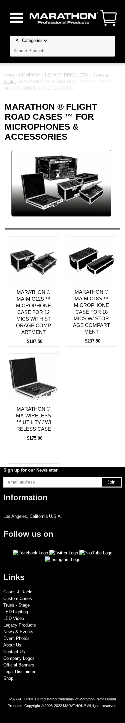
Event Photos (16, 638)
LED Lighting (15, 611)
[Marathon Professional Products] (62, 17)
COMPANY (30, 74)
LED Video (13, 618)
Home (9, 74)
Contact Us (14, 651)
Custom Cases (17, 598)
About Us (12, 645)
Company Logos (19, 658)
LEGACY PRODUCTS (66, 74)
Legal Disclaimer (19, 671)
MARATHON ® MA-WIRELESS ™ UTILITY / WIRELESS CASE (33, 419)
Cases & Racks (18, 591)
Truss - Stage (16, 605)
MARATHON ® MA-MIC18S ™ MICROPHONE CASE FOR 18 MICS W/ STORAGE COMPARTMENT (91, 312)
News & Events (18, 631)
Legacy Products (19, 625)
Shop (8, 678)
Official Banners (18, 664)
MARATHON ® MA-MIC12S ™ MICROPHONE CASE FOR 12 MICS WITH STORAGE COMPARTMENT (33, 312)
